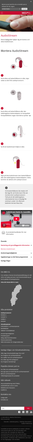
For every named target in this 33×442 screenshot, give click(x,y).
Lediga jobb (4, 397)
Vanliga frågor (5, 261)
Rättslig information (25, 421)
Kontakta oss (4, 400)
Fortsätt (24, 9)
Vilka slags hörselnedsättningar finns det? (12, 353)
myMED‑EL (4, 390)
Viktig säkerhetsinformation (8, 338)
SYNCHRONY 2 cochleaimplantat (10, 326)
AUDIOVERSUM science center (9, 385)
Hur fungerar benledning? (8, 362)
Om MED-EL (5, 272)
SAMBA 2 (3, 319)
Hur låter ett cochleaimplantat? (9, 369)
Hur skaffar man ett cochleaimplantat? (12, 357)
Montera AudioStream (8, 249)
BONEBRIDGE (4, 328)
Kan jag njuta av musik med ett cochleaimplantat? (15, 371)
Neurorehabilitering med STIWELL (10, 383)
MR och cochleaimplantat (8, 373)
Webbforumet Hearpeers (8, 388)
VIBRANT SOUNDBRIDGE (8, 330)
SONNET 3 (4, 317)
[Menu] (2, 13)
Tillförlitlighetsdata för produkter (10, 376)
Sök (28, 408)
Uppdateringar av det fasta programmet (14, 257)
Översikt (4, 241)
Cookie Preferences (26, 423)
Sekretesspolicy (14, 421)
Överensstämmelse (6, 340)
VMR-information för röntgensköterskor (12, 342)
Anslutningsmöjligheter (9, 253)
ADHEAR (3, 321)
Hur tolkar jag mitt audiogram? (9, 359)
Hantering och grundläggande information (15, 245)
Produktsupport (5, 336)
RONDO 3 (3, 315)
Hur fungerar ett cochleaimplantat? (11, 355)
